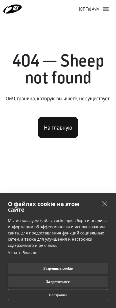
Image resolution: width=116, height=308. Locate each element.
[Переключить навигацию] (106, 9)
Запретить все (58, 281)
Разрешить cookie (58, 268)
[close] (105, 203)
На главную (58, 127)
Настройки (58, 295)
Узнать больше (22, 252)
